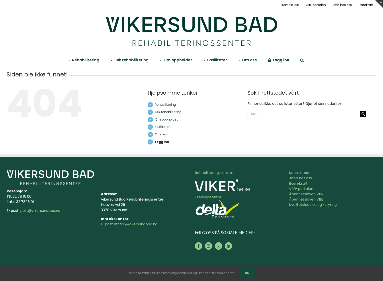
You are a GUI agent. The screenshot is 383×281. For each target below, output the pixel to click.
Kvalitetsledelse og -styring (313, 204)
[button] (302, 59)
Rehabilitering (165, 104)
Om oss (161, 134)
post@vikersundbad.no (40, 210)
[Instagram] (208, 246)
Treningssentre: (209, 197)
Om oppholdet (166, 119)
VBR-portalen (301, 188)
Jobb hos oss (300, 178)
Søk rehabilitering (168, 112)
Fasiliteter (162, 127)
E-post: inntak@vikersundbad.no (129, 224)
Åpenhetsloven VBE (306, 199)
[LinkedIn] (228, 246)
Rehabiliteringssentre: (214, 172)
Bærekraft (298, 183)
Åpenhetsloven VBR (306, 194)
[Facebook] (198, 246)
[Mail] (218, 246)
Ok (247, 273)
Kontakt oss (299, 172)
